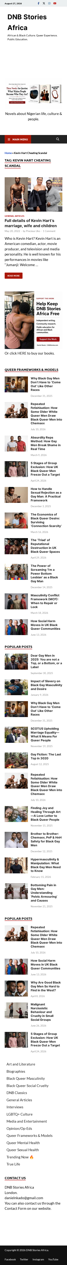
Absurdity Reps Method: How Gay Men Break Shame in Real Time (46, 443)
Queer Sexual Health (23, 1150)
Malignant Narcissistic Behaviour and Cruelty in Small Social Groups (42, 1012)
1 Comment (49, 231)
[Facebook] (38, 3)
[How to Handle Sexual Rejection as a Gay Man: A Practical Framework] (16, 489)
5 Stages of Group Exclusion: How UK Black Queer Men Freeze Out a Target (45, 468)
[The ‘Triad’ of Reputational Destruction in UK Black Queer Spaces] (16, 540)
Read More (12, 275)
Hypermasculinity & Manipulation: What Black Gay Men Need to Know (46, 865)
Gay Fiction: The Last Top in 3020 (46, 756)
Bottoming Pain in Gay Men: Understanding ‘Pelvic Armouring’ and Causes (44, 892)
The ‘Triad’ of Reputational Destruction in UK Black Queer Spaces (45, 545)
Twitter (24, 1259)
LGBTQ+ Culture (20, 1114)
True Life (13, 1164)
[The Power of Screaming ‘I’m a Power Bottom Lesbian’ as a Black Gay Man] (16, 566)
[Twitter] (44, 3)
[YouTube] (54, 3)
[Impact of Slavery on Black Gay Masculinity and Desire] (16, 682)
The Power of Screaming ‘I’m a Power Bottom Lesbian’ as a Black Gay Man (44, 573)
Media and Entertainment (27, 1121)
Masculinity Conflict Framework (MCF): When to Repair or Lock (45, 601)
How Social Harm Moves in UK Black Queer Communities (45, 625)
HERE (21, 353)
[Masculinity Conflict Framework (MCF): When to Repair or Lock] (16, 596)
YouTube (53, 1259)
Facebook (10, 1259)
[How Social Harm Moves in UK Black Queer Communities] (16, 622)
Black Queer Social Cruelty (28, 1085)
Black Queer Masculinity (26, 1078)
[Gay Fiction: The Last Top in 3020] (16, 755)
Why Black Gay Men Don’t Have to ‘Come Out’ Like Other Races (46, 384)
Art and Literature (21, 1064)
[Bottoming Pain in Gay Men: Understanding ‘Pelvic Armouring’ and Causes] (16, 886)
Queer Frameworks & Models (29, 1135)
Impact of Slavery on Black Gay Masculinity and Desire (46, 685)
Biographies (16, 1071)
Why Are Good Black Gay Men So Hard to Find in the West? (46, 986)
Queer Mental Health (23, 1143)
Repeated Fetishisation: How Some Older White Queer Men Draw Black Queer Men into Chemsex (46, 413)
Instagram (38, 1259)
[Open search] (57, 139)
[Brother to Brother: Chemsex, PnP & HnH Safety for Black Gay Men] (16, 834)
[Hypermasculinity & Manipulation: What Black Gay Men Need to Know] (16, 860)
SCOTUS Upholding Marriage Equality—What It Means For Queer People (45, 734)
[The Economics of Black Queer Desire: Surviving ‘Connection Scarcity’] (16, 515)
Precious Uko (33, 231)
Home (8, 152)
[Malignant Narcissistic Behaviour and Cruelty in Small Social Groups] (16, 1005)
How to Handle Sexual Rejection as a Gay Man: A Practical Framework (46, 494)
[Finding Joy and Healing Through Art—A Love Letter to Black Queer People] (16, 808)
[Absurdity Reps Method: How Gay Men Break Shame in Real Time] (16, 438)
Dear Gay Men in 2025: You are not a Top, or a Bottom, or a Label (46, 661)
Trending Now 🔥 (20, 1157)
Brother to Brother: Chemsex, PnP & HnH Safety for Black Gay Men (46, 839)
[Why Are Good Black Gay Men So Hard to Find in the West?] (16, 983)
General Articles (14, 215)
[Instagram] (49, 3)
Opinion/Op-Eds (19, 1128)
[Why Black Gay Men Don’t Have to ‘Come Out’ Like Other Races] (16, 379)
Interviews (15, 1107)
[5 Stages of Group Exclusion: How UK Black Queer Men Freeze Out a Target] (16, 464)
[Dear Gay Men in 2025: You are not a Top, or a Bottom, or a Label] (16, 656)
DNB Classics (17, 1093)
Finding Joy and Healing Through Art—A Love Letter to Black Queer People (45, 813)
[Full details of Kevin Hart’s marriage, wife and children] (33, 195)
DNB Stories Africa (37, 1250)
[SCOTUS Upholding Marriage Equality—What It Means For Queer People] (16, 729)
